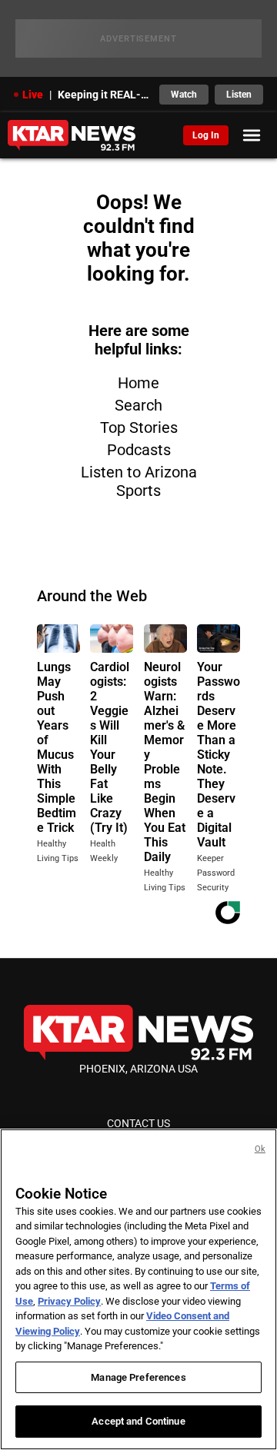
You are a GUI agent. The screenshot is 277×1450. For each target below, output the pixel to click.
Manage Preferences (138, 1377)
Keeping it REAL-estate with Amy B (104, 94)
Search (138, 405)
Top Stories (139, 427)
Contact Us (138, 1123)
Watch (184, 94)
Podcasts (139, 450)
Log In (205, 135)
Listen (239, 94)
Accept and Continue (138, 1421)
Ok (260, 1149)
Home (138, 383)
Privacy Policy (69, 1301)
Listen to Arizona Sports (139, 481)
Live (32, 94)
